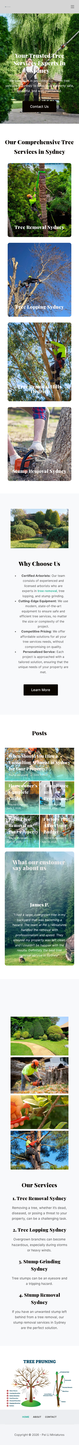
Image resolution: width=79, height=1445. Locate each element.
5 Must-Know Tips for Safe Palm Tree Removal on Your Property (23, 819)
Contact (51, 1416)
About (37, 1416)
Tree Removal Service (21, 750)
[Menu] (72, 6)
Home (25, 1416)
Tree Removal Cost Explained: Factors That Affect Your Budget (58, 816)
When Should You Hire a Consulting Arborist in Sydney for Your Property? (39, 762)
